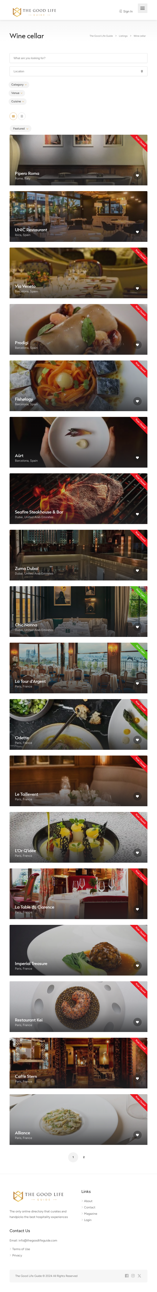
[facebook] (126, 1276)
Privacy (17, 1255)
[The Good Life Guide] (34, 11)
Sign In (128, 11)
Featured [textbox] (19, 128)
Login (88, 1220)
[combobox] (20, 128)
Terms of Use (21, 1249)
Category (17, 84)
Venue (15, 93)
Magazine (90, 1213)
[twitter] (139, 1276)
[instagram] (133, 1276)
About (88, 1201)
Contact (89, 1207)
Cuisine (16, 101)
